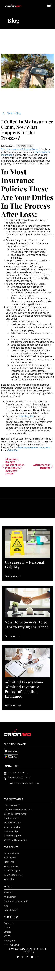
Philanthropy (10, 896)
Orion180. (12, 450)
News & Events (11, 909)
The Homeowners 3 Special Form (19, 149)
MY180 (7, 936)
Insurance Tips (25, 145)
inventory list (26, 416)
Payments (8, 923)
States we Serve (11, 944)
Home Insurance (12, 805)
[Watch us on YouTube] (32, 957)
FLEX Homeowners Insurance (18, 809)
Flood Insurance (12, 818)
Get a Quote (9, 940)
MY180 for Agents (12, 870)
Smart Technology (12, 827)
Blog (6, 905)
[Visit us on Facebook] (23, 957)
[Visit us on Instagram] (37, 957)
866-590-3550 (19, 777)
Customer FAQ (11, 831)
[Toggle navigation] (47, 4)
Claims (7, 927)
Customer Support (13, 835)
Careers (7, 931)
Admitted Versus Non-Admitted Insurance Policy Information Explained (24, 688)
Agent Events (10, 857)
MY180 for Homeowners (15, 840)
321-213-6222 (18, 772)
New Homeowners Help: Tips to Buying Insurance (27, 624)
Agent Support (11, 866)
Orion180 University (13, 875)
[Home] (15, 5)
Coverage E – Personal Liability (24, 564)
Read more (11, 576)
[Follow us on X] (27, 957)
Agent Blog (9, 879)
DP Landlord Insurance (15, 813)
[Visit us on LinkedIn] (18, 957)
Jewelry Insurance (12, 822)
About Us (8, 892)
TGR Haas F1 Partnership (16, 901)
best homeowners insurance (34, 447)
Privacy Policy (27, 951)
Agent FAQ (9, 861)
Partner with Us (11, 853)
